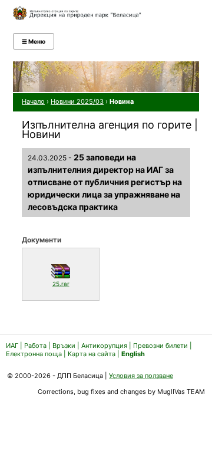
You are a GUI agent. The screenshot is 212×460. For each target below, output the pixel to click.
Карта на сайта (91, 354)
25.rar (72, 283)
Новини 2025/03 (77, 101)
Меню (33, 41)
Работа (35, 345)
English (133, 354)
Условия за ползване (141, 376)
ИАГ (12, 345)
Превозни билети (160, 345)
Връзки (63, 345)
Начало (33, 101)
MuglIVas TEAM (181, 391)
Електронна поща (35, 354)
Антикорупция (104, 345)
